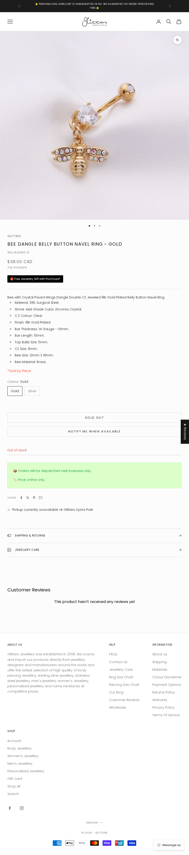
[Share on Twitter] (28, 498)
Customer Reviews (124, 700)
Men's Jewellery (19, 763)
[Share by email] (40, 498)
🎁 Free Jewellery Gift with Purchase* (35, 279)
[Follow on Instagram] (21, 808)
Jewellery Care (121, 669)
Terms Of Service (166, 715)
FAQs (113, 654)
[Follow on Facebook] (9, 808)
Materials (159, 669)
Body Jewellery (19, 748)
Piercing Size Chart (124, 684)
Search (13, 794)
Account (14, 741)
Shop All (13, 786)
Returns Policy (163, 692)
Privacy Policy (163, 707)
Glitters (14, 236)
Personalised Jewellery (25, 771)
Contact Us (118, 662)
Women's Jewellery (22, 756)
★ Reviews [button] (185, 431)
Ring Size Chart (121, 677)
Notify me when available (94, 431)
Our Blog (116, 692)
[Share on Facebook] (21, 498)
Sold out (94, 417)
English (92, 822)
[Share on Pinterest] (34, 498)
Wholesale (117, 707)
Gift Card (14, 778)
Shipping (159, 662)
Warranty (159, 700)
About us (159, 654)
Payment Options (166, 684)
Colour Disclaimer (167, 677)
